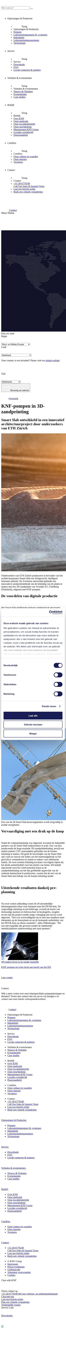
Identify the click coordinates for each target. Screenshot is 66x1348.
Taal (3, 373)
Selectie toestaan (33, 724)
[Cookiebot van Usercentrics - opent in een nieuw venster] (49, 612)
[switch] (58, 674)
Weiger (33, 733)
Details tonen (49, 706)
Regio (4, 336)
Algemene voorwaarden (19, 1272)
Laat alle (33, 715)
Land (3, 347)
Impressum (12, 1264)
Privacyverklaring (16, 1266)
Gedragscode (13, 1269)
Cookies (11, 1275)
